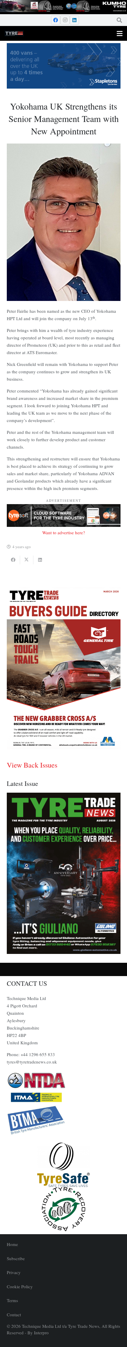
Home (12, 1244)
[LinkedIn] (74, 20)
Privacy (14, 1272)
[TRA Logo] (64, 1209)
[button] (119, 20)
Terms (12, 1300)
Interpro (41, 1332)
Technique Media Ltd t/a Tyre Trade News (60, 1326)
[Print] (64, 1080)
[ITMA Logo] (64, 1097)
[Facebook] (55, 20)
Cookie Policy (20, 1286)
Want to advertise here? (63, 532)
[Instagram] (65, 20)
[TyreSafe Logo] (64, 1165)
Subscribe (16, 1258)
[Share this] (13, 560)
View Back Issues (32, 765)
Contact (14, 1314)
